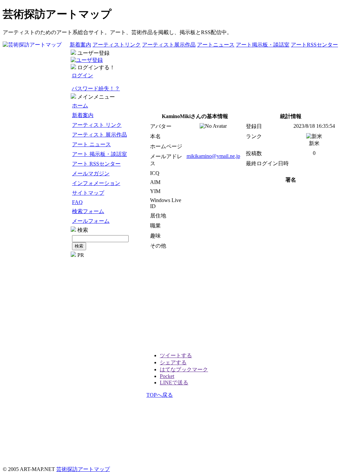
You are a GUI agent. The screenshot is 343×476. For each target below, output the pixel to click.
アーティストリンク (116, 44)
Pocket (167, 376)
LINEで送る (174, 382)
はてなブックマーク (184, 369)
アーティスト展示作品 (169, 44)
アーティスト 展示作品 (99, 134)
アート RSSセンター (96, 164)
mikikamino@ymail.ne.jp (213, 156)
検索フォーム (88, 211)
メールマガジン (91, 173)
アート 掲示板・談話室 (99, 154)
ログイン (82, 75)
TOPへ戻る (159, 395)
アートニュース (215, 44)
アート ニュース (91, 144)
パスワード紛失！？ (96, 88)
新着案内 (80, 44)
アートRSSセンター (314, 44)
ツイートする (176, 355)
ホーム (80, 105)
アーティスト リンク (97, 125)
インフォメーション (96, 183)
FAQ (77, 202)
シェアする (173, 362)
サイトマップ (88, 193)
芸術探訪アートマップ (83, 469)
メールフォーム (91, 221)
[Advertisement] (108, 358)
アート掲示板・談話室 (262, 44)
